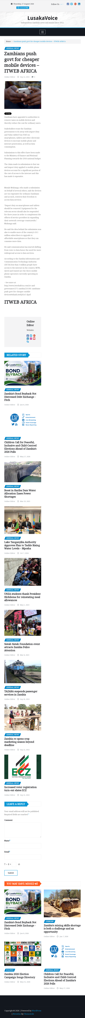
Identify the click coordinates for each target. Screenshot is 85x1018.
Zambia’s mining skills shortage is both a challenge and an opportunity (62, 928)
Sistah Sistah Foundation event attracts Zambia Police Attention (22, 647)
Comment (8, 820)
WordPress (36, 1011)
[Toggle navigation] (43, 32)
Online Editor (9, 77)
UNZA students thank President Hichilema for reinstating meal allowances (22, 597)
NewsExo (17, 1014)
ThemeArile (29, 1014)
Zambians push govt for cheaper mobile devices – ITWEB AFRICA (40, 41)
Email (7, 852)
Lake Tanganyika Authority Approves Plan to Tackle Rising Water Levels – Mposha (22, 545)
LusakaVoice (42, 18)
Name (7, 841)
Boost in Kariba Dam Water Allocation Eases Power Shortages (20, 493)
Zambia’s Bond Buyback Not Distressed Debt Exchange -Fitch (20, 396)
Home (8, 41)
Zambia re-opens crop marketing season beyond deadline (19, 742)
